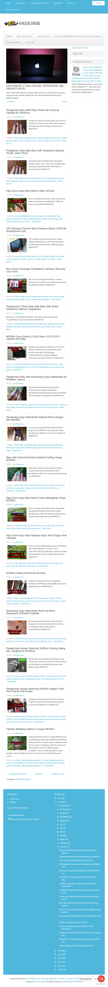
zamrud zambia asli (45, 138)
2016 (60, 966)
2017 (60, 962)
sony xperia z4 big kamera (38, 367)
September (64, 817)
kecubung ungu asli (27, 405)
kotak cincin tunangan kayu (31, 297)
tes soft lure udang (51, 601)
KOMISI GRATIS (13, 42)
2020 (60, 951)
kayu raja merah (48, 563)
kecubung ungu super (25, 407)
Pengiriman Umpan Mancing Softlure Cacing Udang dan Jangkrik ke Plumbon (35, 650)
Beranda (38, 774)
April (62, 835)
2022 (60, 798)
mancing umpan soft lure (55, 719)
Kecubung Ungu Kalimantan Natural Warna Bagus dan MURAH (34, 418)
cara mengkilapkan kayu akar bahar (29, 216)
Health (70, 3)
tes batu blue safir (48, 327)
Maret (62, 839)
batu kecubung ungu (23, 638)
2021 (60, 802)
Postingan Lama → (59, 774)
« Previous (10, 101)
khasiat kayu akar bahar (37, 219)
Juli (61, 824)
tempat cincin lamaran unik (53, 297)
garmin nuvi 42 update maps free (45, 256)
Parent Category (39, 3)
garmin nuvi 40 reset (23, 256)
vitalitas (13, 802)
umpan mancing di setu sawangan (20, 679)
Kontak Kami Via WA (80, 48)
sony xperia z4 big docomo (47, 364)
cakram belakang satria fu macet (24, 763)
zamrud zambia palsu (27, 141)
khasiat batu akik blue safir (46, 181)
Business (20, 3)
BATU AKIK (19, 445)
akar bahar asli (20, 525)
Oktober (63, 813)
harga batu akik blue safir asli (22, 181)
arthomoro (19, 117)
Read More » (37, 221)
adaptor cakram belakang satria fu (29, 760)
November (64, 809)
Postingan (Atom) (23, 779)
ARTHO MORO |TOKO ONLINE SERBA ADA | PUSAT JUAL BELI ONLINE (52, 979)
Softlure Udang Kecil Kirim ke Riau (25, 573)
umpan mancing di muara (56, 676)
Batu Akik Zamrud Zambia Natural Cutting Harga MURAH (34, 459)
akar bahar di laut (34, 525)
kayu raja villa (16, 566)
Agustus (63, 820)
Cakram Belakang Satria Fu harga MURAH (30, 729)
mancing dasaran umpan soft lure (33, 716)
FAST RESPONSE (24, 36)
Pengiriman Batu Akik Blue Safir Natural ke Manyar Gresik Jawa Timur (35, 152)
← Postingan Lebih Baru (16, 774)
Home (8, 3)
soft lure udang (18, 601)
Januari (63, 847)
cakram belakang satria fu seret (51, 763)
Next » (64, 101)
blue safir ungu (41, 324)
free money (14, 799)
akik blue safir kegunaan (24, 324)
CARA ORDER (43, 36)
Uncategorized (13, 10)
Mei (61, 832)
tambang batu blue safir (30, 327)
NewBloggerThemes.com (72, 981)
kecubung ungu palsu (15, 448)
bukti (34, 138)
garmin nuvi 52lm (19, 259)
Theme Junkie (39, 981)
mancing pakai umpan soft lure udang (29, 719)
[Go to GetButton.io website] (101, 984)
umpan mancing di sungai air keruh (49, 679)
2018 (60, 958)
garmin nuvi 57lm (48, 259)
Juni (61, 828)
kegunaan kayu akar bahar (16, 219)
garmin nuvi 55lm (34, 259)
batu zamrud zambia (23, 138)
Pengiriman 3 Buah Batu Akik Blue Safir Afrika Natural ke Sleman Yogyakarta (32, 308)
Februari (63, 843)
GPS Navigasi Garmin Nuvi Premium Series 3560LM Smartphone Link (36, 230)
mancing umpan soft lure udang (19, 722)
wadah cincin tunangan (40, 299)
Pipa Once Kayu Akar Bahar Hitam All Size (30, 190)
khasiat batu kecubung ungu (46, 407)
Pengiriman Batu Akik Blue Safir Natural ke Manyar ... (80, 857)
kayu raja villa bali (30, 566)
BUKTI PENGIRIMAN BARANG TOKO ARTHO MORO (78, 36)
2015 (60, 970)
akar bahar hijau (48, 525)
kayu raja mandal (34, 563)
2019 (60, 955)
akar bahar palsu (19, 528)
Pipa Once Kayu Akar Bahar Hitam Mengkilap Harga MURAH (36, 499)
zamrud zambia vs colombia (48, 141)
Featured (58, 3)
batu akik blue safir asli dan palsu (28, 178)
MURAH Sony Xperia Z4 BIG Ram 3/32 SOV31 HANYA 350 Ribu (33, 338)
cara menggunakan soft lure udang (34, 598)
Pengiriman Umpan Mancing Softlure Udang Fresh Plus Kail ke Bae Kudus (35, 690)
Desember (64, 806)
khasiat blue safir (13, 327)
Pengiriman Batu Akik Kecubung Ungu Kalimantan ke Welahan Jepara (36, 378)
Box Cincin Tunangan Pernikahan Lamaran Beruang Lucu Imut (35, 270)
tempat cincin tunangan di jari (18, 299)
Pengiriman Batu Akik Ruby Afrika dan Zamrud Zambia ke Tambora (32, 111)
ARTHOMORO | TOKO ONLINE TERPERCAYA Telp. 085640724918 (35, 87)
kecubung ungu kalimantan (47, 405)
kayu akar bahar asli (52, 216)
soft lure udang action (34, 601)
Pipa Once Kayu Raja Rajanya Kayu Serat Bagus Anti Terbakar (36, 537)
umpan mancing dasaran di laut (32, 676)
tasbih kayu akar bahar (21, 221)
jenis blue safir (58, 324)
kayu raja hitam (21, 563)
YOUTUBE (29, 42)
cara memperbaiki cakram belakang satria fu (24, 766)
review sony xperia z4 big (25, 364)
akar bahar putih (33, 528)
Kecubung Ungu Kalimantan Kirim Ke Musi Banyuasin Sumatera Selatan (30, 612)
